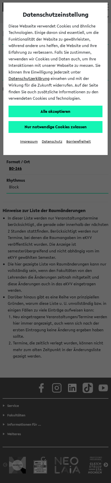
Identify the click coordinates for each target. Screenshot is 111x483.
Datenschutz (52, 141)
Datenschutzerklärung (29, 78)
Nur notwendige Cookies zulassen (56, 127)
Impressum (29, 141)
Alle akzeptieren (55, 111)
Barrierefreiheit (78, 141)
